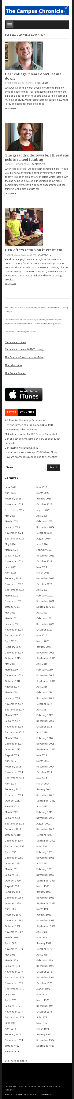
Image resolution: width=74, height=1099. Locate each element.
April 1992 (10, 852)
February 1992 (44, 852)
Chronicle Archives (15, 342)
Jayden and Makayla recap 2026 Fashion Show (31, 452)
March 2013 (11, 812)
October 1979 (44, 949)
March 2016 (11, 738)
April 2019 (41, 664)
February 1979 (44, 960)
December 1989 (14, 897)
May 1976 (41, 994)
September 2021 (45, 607)
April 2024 (41, 544)
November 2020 (14, 629)
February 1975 (13, 1034)
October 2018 (12, 681)
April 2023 (10, 572)
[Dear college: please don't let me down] (24, 55)
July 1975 (41, 1017)
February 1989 (13, 914)
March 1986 (11, 937)
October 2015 (12, 749)
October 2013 (12, 800)
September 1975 (14, 1017)
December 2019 (14, 652)
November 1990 (45, 875)
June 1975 (10, 1023)
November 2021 (45, 601)
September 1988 (45, 926)
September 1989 (45, 903)
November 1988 (45, 920)
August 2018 (12, 686)
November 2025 (14, 504)
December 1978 (45, 966)
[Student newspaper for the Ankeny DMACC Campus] (37, 9)
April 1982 (10, 943)
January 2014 (43, 789)
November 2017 (14, 704)
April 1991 (41, 863)
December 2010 (45, 829)
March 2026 (42, 493)
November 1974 (45, 1040)
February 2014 (13, 789)
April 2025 (41, 515)
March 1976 (42, 1000)
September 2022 (14, 589)
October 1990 (12, 880)
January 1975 (43, 1034)
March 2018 (11, 692)
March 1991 (11, 869)
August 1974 (12, 1051)
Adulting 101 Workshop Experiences (25, 420)
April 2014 (10, 783)
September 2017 (14, 709)
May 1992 (41, 846)
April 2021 (41, 612)
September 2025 (14, 510)
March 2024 (11, 550)
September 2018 (45, 681)
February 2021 (44, 618)
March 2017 (11, 715)
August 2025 (43, 510)
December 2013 (14, 795)
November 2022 (14, 584)
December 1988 (14, 920)
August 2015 (12, 755)
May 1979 (10, 954)
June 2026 (10, 487)
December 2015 (14, 743)
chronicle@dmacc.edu (26, 331)
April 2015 (10, 761)
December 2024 (45, 527)
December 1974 (14, 1040)
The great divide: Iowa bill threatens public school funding (37, 157)
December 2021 (14, 601)
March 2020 (42, 641)
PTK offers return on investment (34, 250)
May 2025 (10, 515)
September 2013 (45, 800)
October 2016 (44, 726)
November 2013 (45, 795)
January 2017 (12, 721)
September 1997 (14, 846)
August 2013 (12, 806)
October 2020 (44, 629)
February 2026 (13, 498)
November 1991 (45, 857)
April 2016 (41, 732)
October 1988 (12, 926)
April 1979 (41, 954)
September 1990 (45, 880)
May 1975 (41, 1023)
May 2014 (41, 778)
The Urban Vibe (13, 365)
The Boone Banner (15, 373)
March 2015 (42, 761)
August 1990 (12, 886)
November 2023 (14, 561)
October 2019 (12, 658)
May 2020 (41, 635)
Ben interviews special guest (21, 447)
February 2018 (44, 692)
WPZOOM (47, 1094)
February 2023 (13, 578)
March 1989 (42, 909)
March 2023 (42, 572)
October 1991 (12, 863)
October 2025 (44, 504)
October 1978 (44, 971)
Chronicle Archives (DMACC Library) (24, 349)
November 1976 (14, 983)
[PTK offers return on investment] (24, 226)
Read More (10, 108)
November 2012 (45, 818)
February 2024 (44, 550)
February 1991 (44, 869)
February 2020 (13, 646)
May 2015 (41, 755)
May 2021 (10, 612)
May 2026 (41, 487)
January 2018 (12, 698)
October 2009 (44, 835)
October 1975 (44, 1011)
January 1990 (43, 892)
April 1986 (41, 932)
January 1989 (43, 914)
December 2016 (45, 721)
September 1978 (14, 977)
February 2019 (44, 669)
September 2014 (14, 778)
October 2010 (12, 835)
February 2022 (44, 595)
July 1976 (10, 994)
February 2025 (44, 521)
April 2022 (41, 589)
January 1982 (43, 943)
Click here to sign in (16, 1060)
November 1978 (14, 971)
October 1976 (44, 983)
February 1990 (13, 892)
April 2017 (41, 709)
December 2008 (14, 840)
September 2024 (14, 538)
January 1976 (12, 1006)
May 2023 (41, 567)
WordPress (23, 1094)
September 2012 (14, 823)
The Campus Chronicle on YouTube (24, 357)
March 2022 (11, 595)
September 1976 (14, 989)
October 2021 (12, 607)
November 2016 (14, 726)
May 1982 (41, 937)
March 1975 (42, 1028)
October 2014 (44, 772)
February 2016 (44, 738)
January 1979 (12, 966)
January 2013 (12, 818)
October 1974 (12, 1046)
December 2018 (14, 675)
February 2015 (13, 766)
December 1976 (45, 977)
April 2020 (10, 641)
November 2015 (45, 743)
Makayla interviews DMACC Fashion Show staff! (31, 434)
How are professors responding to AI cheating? (31, 457)
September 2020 (14, 635)
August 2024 (43, 538)
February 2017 (44, 715)
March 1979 (11, 960)
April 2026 (10, 493)
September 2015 (45, 749)
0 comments (41, 82)
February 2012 (13, 829)
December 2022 (45, 578)
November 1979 (14, 949)
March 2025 (11, 521)
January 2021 (12, 624)
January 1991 (12, 875)
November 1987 (14, 932)
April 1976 (10, 1000)
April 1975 (10, 1028)
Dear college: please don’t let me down (33, 76)
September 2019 (45, 658)
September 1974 (45, 1046)
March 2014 (42, 783)
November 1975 (14, 1011)
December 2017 (45, 698)
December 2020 (45, 624)
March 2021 (11, 618)
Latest (11, 412)
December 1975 (45, 1006)
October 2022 (44, 584)
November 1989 (45, 897)
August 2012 (43, 823)
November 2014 (14, 772)
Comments (27, 412)
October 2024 (44, 532)
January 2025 (12, 527)
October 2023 (44, 561)
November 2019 (45, 652)
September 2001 (45, 840)
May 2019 (10, 664)
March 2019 (11, 669)
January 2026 (43, 498)
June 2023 (10, 567)
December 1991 (14, 857)
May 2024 (10, 544)
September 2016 (14, 732)
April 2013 (41, 806)
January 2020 (43, 646)
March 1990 (42, 886)
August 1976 (43, 989)
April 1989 (10, 909)
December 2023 (45, 555)
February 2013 (44, 812)
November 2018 (45, 675)
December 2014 (45, 766)
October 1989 (12, 903)
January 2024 (12, 555)
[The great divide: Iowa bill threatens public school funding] (24, 136)
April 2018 (41, 686)
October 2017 (44, 704)
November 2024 (14, 532)
